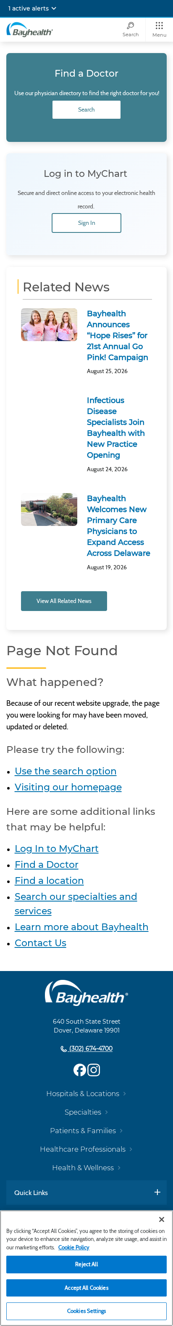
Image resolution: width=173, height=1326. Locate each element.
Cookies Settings (86, 1310)
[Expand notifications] (54, 8)
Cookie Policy (73, 1247)
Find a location (49, 880)
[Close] (161, 1219)
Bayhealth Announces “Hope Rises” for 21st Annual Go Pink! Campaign (117, 335)
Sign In (86, 223)
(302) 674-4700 (90, 1049)
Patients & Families (83, 1130)
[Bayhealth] (29, 29)
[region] (86, 1268)
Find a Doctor (47, 864)
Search (86, 109)
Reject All (86, 1264)
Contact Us (40, 943)
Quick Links (31, 1192)
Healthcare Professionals (83, 1149)
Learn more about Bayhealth (82, 927)
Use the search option (66, 771)
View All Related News (64, 601)
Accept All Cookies (86, 1287)
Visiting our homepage (68, 787)
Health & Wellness (83, 1167)
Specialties (83, 1112)
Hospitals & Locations (82, 1093)
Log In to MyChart (57, 848)
